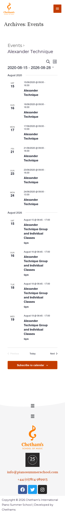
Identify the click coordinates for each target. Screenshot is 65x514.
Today (33, 353)
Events (15, 45)
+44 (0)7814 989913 (32, 479)
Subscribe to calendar (30, 365)
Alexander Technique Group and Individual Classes (36, 231)
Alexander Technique (31, 92)
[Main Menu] (57, 9)
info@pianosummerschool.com (32, 472)
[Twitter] (32, 489)
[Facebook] (22, 489)
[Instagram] (42, 489)
